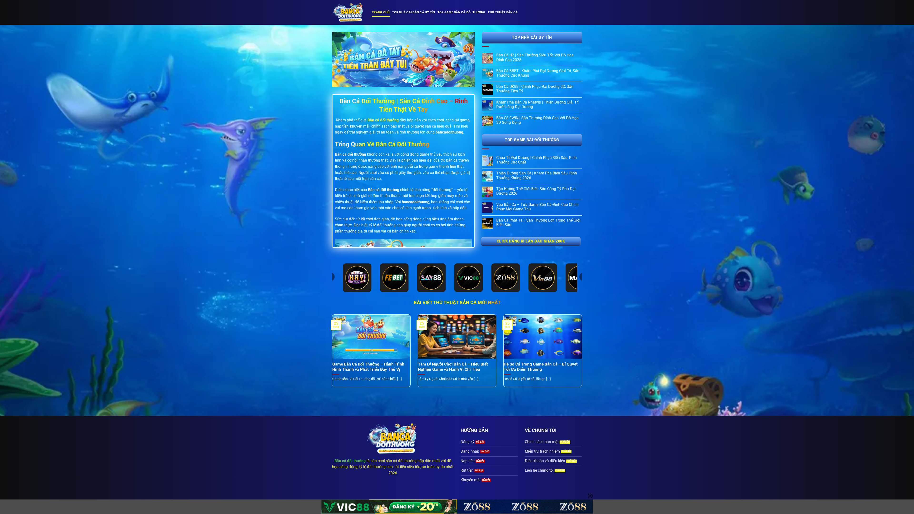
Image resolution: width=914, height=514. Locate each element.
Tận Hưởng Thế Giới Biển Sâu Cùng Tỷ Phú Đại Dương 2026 (536, 191)
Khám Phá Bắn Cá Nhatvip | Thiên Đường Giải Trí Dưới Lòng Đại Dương (537, 104)
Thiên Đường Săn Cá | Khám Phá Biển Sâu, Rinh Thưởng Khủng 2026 (536, 175)
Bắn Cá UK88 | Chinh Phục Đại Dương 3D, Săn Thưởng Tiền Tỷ (534, 88)
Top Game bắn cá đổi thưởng (461, 12)
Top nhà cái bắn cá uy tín (413, 12)
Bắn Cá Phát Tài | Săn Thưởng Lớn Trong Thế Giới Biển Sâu (538, 222)
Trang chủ (381, 12)
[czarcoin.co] (348, 12)
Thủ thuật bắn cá (503, 12)
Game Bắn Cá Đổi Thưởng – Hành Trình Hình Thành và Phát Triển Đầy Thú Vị (368, 367)
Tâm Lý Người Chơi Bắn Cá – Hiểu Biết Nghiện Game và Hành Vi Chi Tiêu (453, 367)
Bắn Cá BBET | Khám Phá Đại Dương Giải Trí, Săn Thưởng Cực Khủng (537, 73)
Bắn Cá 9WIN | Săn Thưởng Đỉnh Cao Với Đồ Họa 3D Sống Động (537, 120)
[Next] (466, 59)
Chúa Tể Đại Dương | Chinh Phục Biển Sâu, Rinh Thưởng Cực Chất (536, 159)
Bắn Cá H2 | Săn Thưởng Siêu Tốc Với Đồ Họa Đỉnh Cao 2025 (535, 57)
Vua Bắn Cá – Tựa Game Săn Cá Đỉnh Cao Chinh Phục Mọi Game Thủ (537, 206)
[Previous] (341, 59)
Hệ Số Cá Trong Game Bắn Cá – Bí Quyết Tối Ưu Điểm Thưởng (541, 367)
